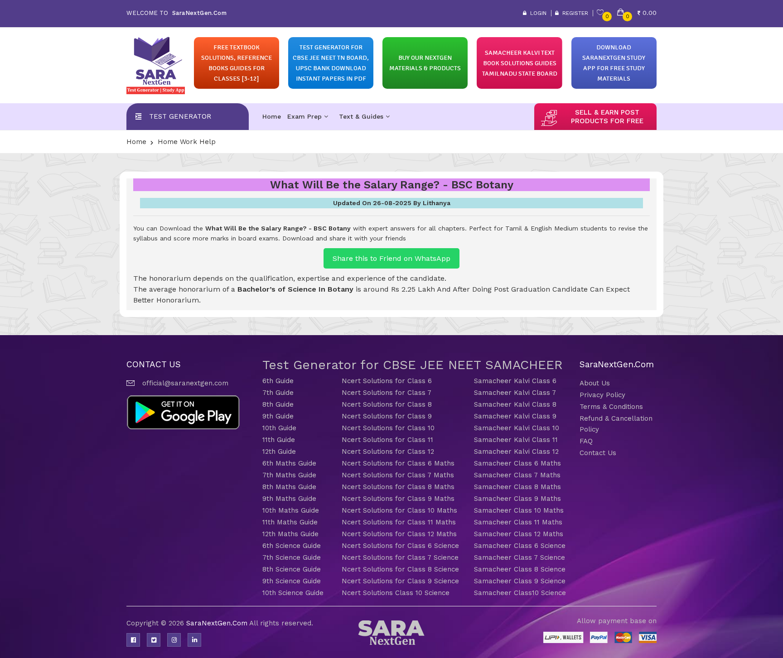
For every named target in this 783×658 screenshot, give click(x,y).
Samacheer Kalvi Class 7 (515, 393)
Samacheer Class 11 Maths (518, 522)
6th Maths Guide (289, 463)
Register (573, 13)
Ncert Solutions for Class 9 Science (400, 581)
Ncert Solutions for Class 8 (387, 404)
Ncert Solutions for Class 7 (386, 393)
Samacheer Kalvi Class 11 (516, 440)
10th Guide (279, 428)
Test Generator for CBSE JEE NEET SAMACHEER (412, 364)
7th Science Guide (291, 557)
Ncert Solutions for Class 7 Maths (398, 475)
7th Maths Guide (289, 475)
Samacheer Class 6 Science (520, 546)
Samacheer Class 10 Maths (519, 510)
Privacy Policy (602, 395)
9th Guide (278, 416)
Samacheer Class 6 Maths (517, 463)
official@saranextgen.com (185, 383)
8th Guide (278, 404)
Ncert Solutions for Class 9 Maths (398, 499)
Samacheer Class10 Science (520, 593)
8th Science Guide (291, 569)
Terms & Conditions (611, 407)
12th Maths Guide (290, 534)
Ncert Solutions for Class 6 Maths (398, 463)
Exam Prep (305, 116)
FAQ (586, 441)
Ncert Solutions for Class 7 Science (400, 557)
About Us (595, 383)
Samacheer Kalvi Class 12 (516, 451)
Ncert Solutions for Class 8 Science (400, 569)
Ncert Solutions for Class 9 (387, 416)
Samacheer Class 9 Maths (517, 499)
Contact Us (598, 453)
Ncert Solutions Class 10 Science (396, 593)
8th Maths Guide (289, 487)
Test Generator (180, 116)
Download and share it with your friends (344, 238)
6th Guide (278, 381)
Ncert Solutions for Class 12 (388, 451)
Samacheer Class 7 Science (519, 557)
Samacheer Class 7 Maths (517, 475)
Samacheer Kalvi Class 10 (516, 428)
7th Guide (278, 393)
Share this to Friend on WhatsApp (391, 258)
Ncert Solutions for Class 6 (387, 381)
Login (536, 13)
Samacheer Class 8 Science (520, 569)
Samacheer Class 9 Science (520, 581)
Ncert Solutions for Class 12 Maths (399, 534)
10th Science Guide (293, 593)
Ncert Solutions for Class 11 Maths (399, 522)
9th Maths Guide (289, 499)
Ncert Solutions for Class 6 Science (400, 546)
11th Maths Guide (290, 522)
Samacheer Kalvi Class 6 (515, 381)
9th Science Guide (291, 581)
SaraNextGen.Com (217, 623)
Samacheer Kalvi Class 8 (515, 404)
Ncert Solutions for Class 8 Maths (398, 487)
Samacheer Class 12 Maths (518, 534)
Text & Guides (362, 116)
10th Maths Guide (290, 510)
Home (271, 116)
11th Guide (278, 440)
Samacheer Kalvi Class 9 (515, 416)
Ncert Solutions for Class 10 (388, 428)
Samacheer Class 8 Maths (517, 487)
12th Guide (279, 451)
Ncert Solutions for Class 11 (387, 440)
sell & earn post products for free (607, 116)
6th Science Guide (291, 546)
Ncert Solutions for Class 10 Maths (399, 510)
